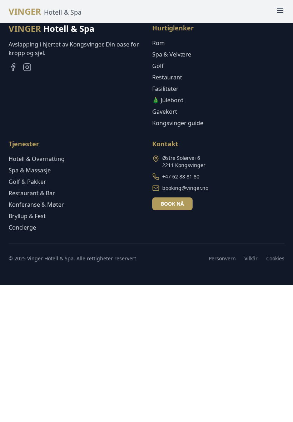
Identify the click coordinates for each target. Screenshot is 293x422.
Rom (158, 43)
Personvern (222, 258)
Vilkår (251, 258)
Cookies (275, 258)
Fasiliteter (165, 89)
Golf (158, 66)
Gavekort (164, 112)
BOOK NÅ (172, 203)
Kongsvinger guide (177, 123)
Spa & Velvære (171, 54)
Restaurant (167, 77)
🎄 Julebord (168, 100)
